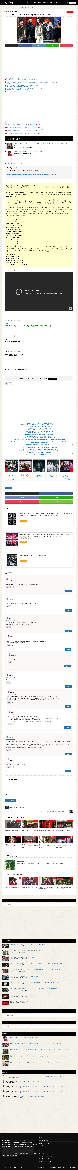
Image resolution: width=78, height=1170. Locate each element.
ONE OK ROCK (15, 1146)
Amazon (23, 520)
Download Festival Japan (27, 1142)
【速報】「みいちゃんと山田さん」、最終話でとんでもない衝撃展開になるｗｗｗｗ (23, 81)
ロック (3, 1153)
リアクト (32, 1151)
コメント (7, 782)
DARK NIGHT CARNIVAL (7, 1142)
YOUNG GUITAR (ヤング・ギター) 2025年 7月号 (33, 555)
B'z (2, 1140)
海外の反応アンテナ (44, 1158)
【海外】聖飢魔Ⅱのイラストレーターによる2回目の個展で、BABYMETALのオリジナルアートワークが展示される (43, 144)
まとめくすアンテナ (44, 1151)
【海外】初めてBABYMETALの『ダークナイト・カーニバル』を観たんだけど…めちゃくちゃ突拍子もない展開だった (38, 963)
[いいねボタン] (6, 383)
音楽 (16, 1155)
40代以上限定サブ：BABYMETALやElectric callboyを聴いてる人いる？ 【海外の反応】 (24, 88)
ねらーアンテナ (42, 1148)
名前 (6, 794)
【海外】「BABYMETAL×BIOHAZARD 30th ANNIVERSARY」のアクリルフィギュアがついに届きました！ (38, 1043)
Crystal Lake (32, 1140)
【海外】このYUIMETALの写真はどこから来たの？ (16, 83)
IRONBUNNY (14, 1144)
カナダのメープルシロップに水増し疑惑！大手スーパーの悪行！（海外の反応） (22, 79)
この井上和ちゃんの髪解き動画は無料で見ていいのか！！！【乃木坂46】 (22, 133)
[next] (71, 470)
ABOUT (39, 2)
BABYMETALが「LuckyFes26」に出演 (19, 1001)
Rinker (25, 516)
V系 (23, 1148)
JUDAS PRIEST (21, 1144)
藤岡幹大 (4, 1155)
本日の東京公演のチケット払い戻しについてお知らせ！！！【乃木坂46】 (22, 127)
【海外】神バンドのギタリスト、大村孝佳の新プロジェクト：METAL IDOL (28, 944)
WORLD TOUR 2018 (29, 1148)
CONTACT (45, 2)
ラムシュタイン (26, 1151)
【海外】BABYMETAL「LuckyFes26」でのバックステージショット (26, 957)
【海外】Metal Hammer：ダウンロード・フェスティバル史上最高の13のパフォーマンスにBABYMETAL (34, 988)
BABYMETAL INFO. (43, 1140)
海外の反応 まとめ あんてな (45, 1156)
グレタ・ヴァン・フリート (28, 1150)
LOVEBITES (34, 1144)
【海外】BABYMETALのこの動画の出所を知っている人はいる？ (25, 976)
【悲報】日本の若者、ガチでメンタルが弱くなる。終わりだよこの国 (20, 122)
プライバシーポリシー (55, 2)
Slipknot (9, 1148)
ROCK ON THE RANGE (29, 1146)
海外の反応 (25, 1153)
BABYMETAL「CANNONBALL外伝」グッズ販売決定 (17, 89)
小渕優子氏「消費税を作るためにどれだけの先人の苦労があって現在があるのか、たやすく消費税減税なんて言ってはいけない (32, 82)
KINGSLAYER (28, 1144)
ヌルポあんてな (42, 1153)
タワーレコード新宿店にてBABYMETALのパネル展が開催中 (18, 91)
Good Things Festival (6, 1144)
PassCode (22, 1146)
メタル (20, 1151)
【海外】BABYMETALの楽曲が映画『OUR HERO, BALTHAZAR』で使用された (31, 1056)
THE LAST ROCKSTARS (16, 1148)
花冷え (35, 1153)
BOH (12, 1140)
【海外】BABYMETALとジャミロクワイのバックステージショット (34, 1081)
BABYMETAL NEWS (44, 1143)
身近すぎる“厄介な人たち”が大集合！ (13, 78)
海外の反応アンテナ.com (45, 1161)
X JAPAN (3, 1150)
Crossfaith (26, 1140)
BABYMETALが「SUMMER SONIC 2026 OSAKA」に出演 (31, 1096)
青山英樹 (12, 1155)
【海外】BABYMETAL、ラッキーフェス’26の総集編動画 (23, 995)
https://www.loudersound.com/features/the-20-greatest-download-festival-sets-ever (31, 174)
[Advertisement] (39, 60)
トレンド (4, 1151)
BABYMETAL (8, 488)
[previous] (6, 470)
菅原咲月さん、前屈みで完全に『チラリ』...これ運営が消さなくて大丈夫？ (22, 130)
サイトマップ (65, 2)
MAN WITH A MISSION (6, 1146)
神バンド (31, 1153)
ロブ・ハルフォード (10, 1153)
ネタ (8, 1151)
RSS (35, 2)
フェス (11, 1151)
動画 (16, 1153)
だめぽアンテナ (42, 1145)
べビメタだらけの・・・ (13, 3)
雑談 (8, 1155)
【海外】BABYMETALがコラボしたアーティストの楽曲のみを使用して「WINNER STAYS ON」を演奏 (34, 982)
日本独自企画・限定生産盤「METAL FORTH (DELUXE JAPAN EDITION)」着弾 (22, 85)
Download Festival (16, 1142)
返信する (68, 591)
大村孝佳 (20, 1153)
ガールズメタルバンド (17, 1150)
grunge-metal (20, 861)
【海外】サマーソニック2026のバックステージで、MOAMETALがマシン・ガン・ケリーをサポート (34, 950)
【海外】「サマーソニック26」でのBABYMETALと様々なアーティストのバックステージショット (35, 1062)
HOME (28, 2)
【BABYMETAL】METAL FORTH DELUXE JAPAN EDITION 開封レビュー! (21, 86)
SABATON (4, 1148)
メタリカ (16, 1151)
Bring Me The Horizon (18, 1140)
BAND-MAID (7, 1140)
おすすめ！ (16, 488)
